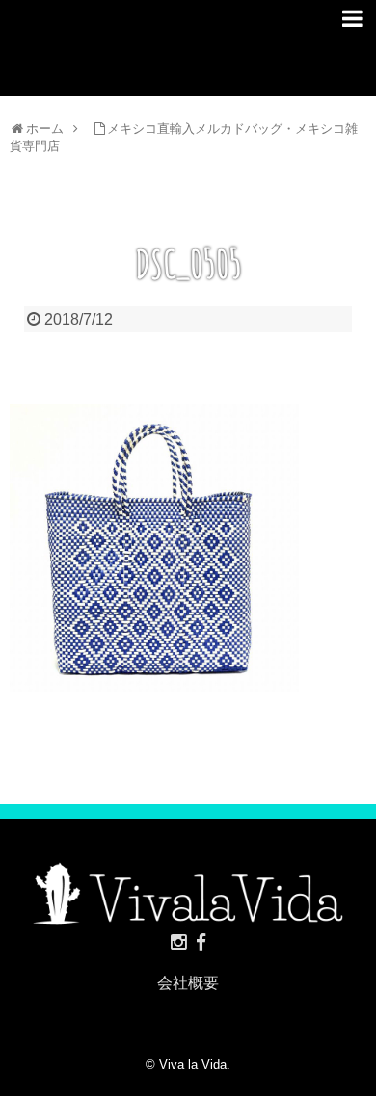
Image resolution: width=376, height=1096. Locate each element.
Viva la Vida (193, 1064)
